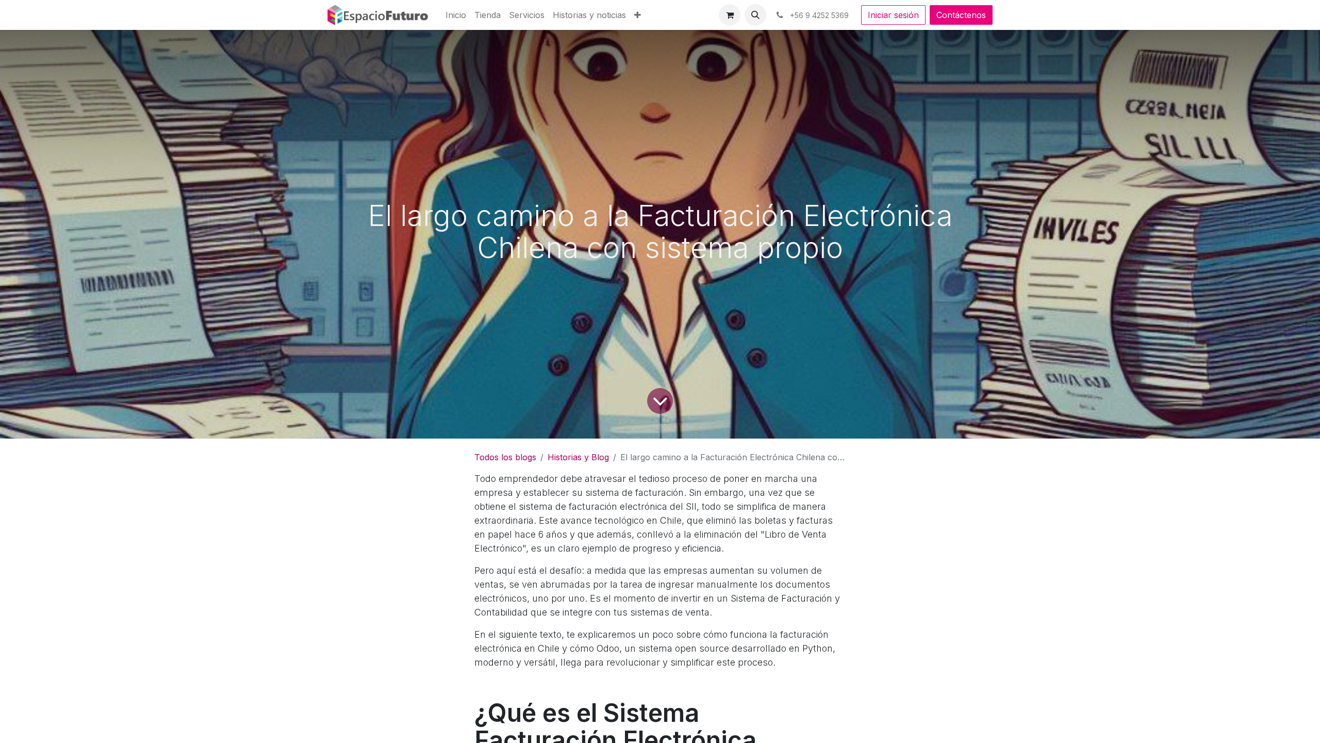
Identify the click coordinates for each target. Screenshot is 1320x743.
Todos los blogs (505, 457)
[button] (755, 15)
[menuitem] (455, 15)
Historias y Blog (578, 457)
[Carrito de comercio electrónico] (729, 15)
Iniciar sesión (893, 15)
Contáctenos (961, 15)
